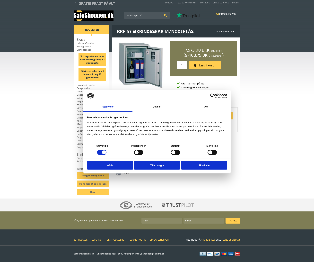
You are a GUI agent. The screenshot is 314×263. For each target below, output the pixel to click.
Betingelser (80, 239)
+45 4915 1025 (208, 239)
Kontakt (236, 2)
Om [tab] (206, 106)
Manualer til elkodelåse (93, 183)
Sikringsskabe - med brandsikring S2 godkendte (92, 74)
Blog (93, 191)
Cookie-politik (138, 239)
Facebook (205, 2)
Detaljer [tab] (157, 106)
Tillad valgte (157, 165)
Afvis (110, 165)
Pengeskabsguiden (93, 175)
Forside (169, 2)
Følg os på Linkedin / (187, 2)
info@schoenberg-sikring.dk (149, 253)
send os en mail (231, 239)
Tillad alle (204, 165)
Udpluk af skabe (85, 43)
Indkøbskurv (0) (228, 13)
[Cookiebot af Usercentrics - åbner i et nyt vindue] (212, 95)
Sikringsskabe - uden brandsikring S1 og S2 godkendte (92, 59)
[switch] (138, 152)
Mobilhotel (82, 120)
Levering (97, 239)
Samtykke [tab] (108, 106)
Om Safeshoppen (221, 2)
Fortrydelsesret (116, 239)
